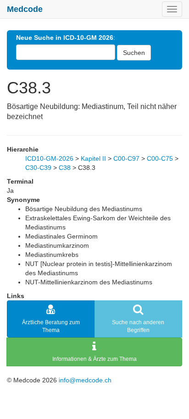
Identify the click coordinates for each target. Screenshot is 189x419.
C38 (65, 167)
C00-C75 (160, 158)
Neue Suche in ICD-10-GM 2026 (64, 37)
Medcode (25, 9)
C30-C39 (38, 167)
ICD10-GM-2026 (49, 158)
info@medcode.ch (85, 380)
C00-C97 (126, 158)
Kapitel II (93, 158)
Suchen (134, 52)
